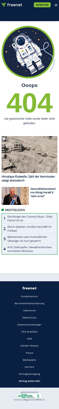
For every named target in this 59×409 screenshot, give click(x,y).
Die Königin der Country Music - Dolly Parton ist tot (29, 218)
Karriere (29, 366)
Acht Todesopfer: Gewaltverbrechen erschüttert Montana (29, 249)
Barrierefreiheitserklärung (29, 303)
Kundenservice (29, 296)
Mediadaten (29, 359)
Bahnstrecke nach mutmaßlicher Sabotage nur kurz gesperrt (27, 239)
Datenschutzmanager (29, 324)
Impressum (29, 310)
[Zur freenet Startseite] (11, 4)
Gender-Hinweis (29, 345)
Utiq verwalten (29, 331)
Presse (29, 352)
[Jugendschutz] (29, 395)
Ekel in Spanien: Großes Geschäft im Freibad (29, 228)
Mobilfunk (42, 4)
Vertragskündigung (29, 373)
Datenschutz (29, 317)
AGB (29, 338)
